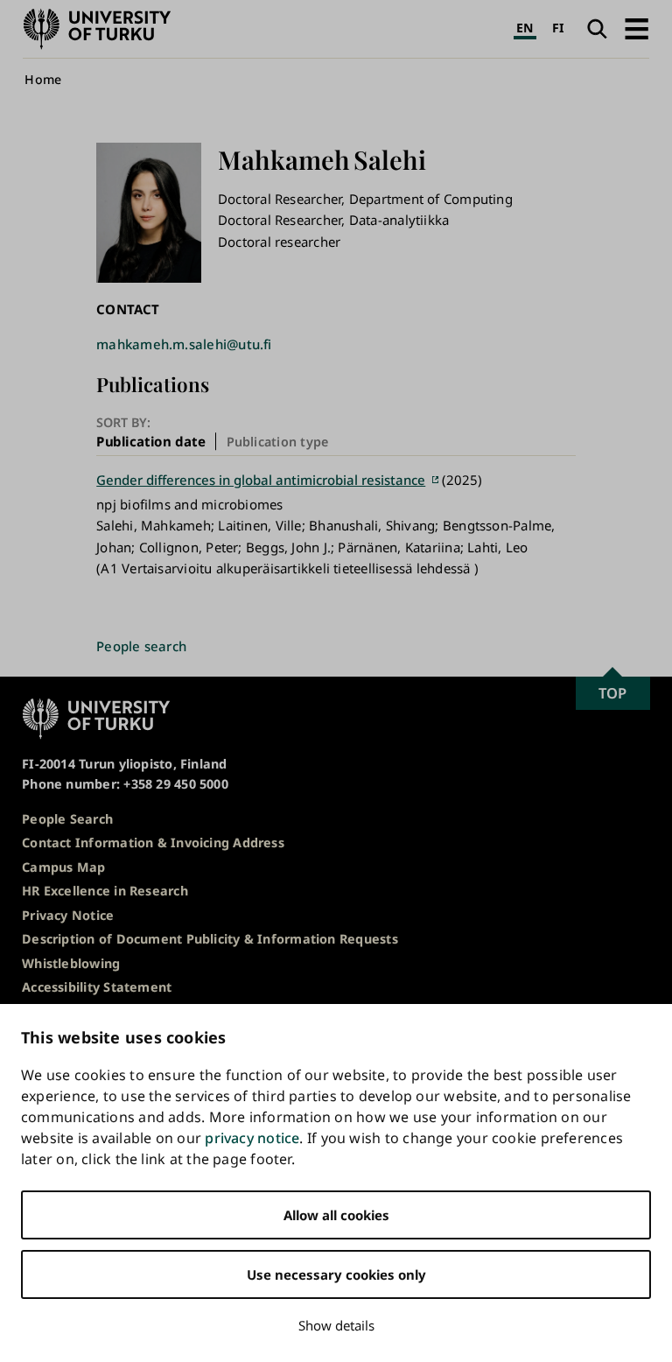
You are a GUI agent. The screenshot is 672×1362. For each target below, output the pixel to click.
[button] (636, 28)
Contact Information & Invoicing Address (153, 842)
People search (141, 646)
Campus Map (63, 867)
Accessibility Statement (97, 987)
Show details (336, 1325)
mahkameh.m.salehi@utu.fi (183, 344)
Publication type (278, 441)
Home (42, 79)
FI (558, 27)
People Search (67, 819)
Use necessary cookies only (336, 1274)
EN (524, 27)
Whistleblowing (71, 963)
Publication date (151, 441)
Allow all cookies (336, 1215)
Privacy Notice (68, 915)
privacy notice (252, 1138)
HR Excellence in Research (105, 890)
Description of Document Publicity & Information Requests (210, 938)
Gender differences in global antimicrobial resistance (260, 479)
